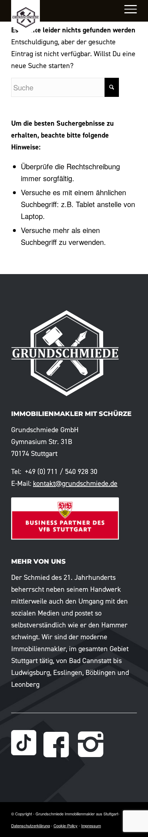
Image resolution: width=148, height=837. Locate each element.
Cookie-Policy (66, 825)
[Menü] (127, 9)
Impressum (91, 825)
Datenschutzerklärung (30, 825)
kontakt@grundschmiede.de (75, 483)
